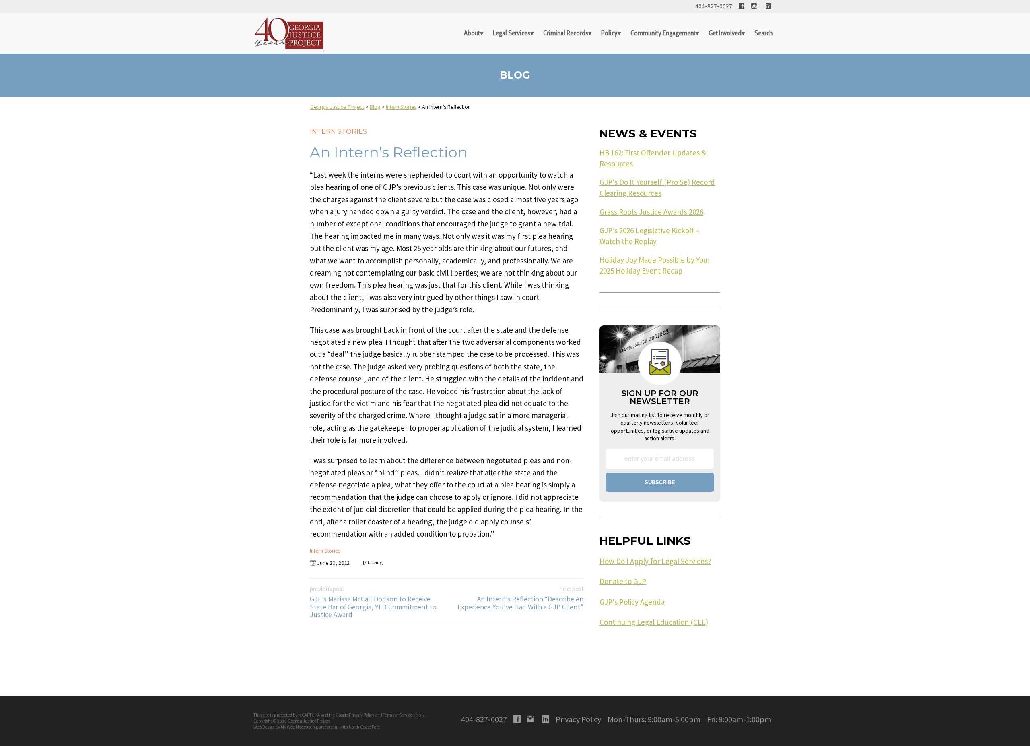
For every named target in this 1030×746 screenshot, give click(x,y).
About (472, 33)
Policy (609, 33)
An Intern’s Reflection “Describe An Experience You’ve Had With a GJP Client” (520, 598)
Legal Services (511, 33)
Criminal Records (565, 33)
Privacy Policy (361, 715)
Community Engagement (663, 33)
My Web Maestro (296, 727)
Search (763, 33)
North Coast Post (364, 727)
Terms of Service (397, 715)
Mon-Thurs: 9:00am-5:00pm (654, 719)
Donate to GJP (622, 581)
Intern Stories (338, 131)
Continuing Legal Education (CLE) (653, 622)
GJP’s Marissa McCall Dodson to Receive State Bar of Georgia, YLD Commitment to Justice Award (373, 602)
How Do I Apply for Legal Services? (655, 561)
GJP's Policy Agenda (632, 602)
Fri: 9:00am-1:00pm (739, 719)
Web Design (264, 727)
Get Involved (725, 33)
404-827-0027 (713, 6)
